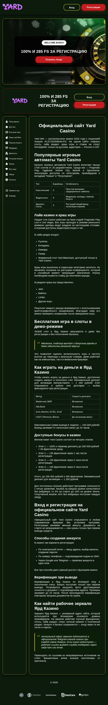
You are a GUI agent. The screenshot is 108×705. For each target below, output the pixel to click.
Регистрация (93, 7)
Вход (72, 7)
